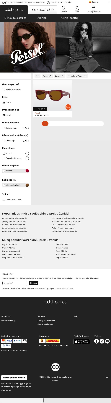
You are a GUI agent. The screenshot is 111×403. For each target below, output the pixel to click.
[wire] (6, 346)
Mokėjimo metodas (46, 321)
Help (76, 316)
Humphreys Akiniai (11, 251)
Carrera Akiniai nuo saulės (14, 228)
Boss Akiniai (61, 251)
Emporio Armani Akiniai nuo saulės (68, 218)
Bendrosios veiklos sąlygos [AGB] (16, 383)
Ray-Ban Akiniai (9, 244)
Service (41, 316)
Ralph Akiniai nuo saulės (63, 228)
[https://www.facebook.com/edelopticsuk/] (96, 341)
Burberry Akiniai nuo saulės (64, 231)
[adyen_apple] (24, 341)
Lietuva (95, 2)
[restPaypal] (17, 341)
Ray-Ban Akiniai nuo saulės (14, 218)
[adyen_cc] (3, 341)
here (71, 288)
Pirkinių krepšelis (93, 12)
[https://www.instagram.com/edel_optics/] (102, 341)
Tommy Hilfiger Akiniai (66, 254)
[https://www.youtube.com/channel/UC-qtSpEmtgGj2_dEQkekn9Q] (107, 341)
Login (77, 12)
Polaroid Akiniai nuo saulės (14, 231)
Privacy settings (8, 321)
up (107, 377)
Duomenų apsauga (10, 387)
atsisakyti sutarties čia (14, 378)
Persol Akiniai (62, 244)
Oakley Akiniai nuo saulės (14, 221)
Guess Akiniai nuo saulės (63, 225)
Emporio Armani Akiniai (13, 257)
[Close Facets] (15, 76)
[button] (14, 9)
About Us (5, 316)
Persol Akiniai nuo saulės (13, 225)
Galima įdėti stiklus (13, 200)
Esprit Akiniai (62, 257)
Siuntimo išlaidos (45, 324)
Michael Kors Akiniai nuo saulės (66, 221)
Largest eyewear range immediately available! (26, 2)
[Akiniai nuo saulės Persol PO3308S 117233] (52, 94)
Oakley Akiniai (8, 248)
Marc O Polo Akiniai (11, 254)
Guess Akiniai (62, 248)
